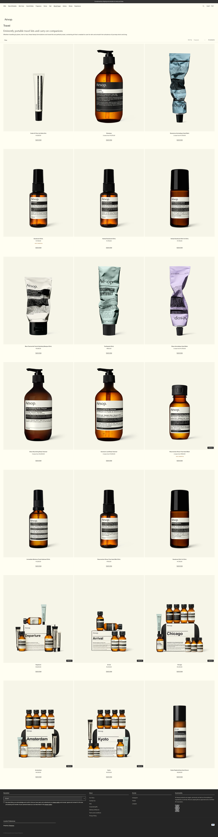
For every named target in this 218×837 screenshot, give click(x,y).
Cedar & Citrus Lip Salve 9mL (38, 133)
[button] (4, 6)
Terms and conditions (95, 813)
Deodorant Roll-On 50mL (180, 559)
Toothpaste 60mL (109, 346)
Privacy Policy (93, 816)
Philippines (11, 825)
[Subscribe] (84, 798)
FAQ (90, 804)
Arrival (109, 665)
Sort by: (190, 40)
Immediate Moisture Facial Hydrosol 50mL (38, 559)
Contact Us (92, 801)
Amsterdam (38, 770)
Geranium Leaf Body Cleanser (109, 452)
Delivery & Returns (94, 810)
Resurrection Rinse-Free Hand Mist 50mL (109, 559)
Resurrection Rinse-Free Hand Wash (179, 452)
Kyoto (109, 770)
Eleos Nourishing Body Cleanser (38, 452)
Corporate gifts (93, 807)
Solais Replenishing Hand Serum (179, 770)
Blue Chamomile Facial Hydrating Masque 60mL (38, 346)
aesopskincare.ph (11, 833)
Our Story (91, 798)
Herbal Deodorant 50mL (109, 239)
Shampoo (109, 133)
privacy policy (56, 802)
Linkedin (134, 804)
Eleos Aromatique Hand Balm (180, 346)
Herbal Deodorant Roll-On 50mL (180, 239)
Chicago (179, 665)
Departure (38, 665)
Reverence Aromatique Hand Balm (179, 133)
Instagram (135, 798)
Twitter (134, 801)
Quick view (38, 140)
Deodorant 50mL (38, 239)
